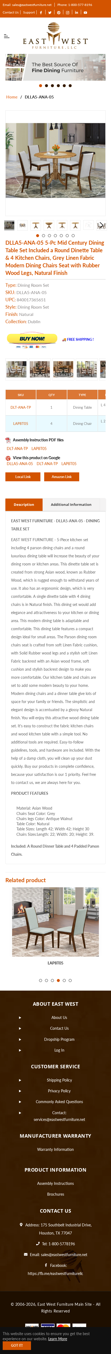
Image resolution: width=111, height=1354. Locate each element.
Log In (59, 1050)
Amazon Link (62, 477)
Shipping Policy (59, 1080)
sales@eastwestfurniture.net (64, 1254)
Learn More (57, 1338)
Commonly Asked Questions (59, 1101)
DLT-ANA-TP (18, 448)
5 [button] (64, 85)
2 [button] (46, 85)
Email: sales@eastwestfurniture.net (27, 5)
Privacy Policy (59, 1091)
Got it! (17, 1345)
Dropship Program (59, 1039)
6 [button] (70, 85)
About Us (59, 1017)
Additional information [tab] (71, 504)
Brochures (55, 1194)
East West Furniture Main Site (64, 1304)
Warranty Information (55, 1149)
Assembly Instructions (55, 1183)
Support (29, 12)
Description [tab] (24, 504)
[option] (55, 67)
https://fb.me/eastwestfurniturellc (55, 1273)
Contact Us (11, 12)
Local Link (23, 477)
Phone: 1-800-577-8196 (74, 5)
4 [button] (58, 85)
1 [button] (40, 85)
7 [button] (73, 235)
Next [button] (101, 225)
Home (12, 96)
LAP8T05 (39, 448)
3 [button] (52, 85)
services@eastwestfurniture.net (59, 1119)
